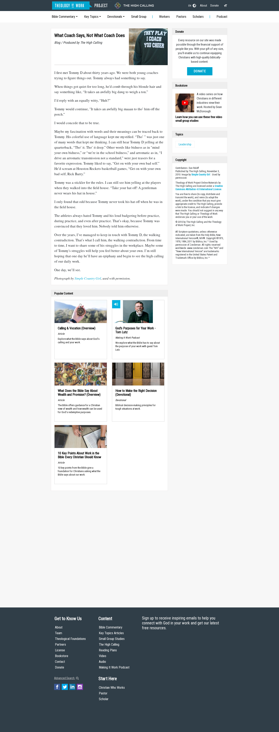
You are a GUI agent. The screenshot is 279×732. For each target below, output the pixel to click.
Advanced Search (64, 678)
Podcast (222, 17)
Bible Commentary (63, 17)
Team (58, 633)
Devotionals (114, 17)
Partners (60, 644)
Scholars (198, 17)
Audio (102, 662)
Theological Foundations (70, 639)
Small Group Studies (112, 639)
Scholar (103, 699)
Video (102, 656)
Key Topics (91, 17)
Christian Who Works (112, 688)
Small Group (138, 17)
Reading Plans (108, 650)
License (60, 650)
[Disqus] (109, 545)
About (203, 5)
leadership (185, 144)
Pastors (181, 17)
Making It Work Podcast (114, 667)
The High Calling (109, 644)
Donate (214, 5)
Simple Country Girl (87, 278)
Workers (164, 17)
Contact (60, 662)
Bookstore (61, 656)
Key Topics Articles (111, 633)
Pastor (103, 693)
